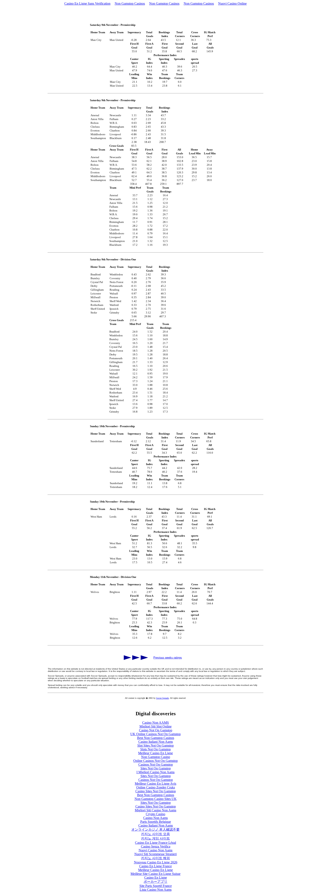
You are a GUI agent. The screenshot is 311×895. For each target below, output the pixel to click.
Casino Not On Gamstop (155, 730)
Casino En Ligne (155, 877)
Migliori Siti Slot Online (155, 726)
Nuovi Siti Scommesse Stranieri (155, 854)
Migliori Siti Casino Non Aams (155, 810)
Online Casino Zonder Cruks (155, 787)
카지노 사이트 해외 (155, 858)
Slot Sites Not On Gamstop (155, 745)
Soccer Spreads (162, 698)
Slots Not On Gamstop (155, 749)
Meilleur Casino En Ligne (155, 753)
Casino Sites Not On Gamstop (155, 791)
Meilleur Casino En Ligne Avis (155, 783)
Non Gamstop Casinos (130, 3)
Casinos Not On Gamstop (155, 764)
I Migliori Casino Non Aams (155, 772)
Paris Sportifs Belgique (155, 821)
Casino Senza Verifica (155, 846)
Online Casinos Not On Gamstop (155, 760)
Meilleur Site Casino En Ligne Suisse (155, 874)
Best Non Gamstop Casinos (155, 738)
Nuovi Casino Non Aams (155, 850)
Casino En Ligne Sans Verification (87, 3)
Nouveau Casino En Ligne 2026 (155, 862)
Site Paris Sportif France (155, 886)
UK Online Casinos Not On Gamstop (155, 734)
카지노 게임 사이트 (155, 838)
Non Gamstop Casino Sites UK (156, 799)
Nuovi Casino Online (232, 3)
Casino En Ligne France (155, 866)
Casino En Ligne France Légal (155, 842)
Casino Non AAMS (155, 722)
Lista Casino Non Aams (156, 889)
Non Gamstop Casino (155, 757)
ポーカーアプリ (155, 881)
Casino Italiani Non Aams (155, 741)
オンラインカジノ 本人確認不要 (155, 829)
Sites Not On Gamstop (155, 768)
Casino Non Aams (155, 818)
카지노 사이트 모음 (155, 834)
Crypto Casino (155, 814)
